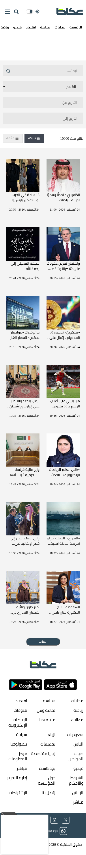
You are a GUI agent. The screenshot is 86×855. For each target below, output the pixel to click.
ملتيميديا (47, 720)
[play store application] (25, 684)
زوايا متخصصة (43, 754)
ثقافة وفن (46, 710)
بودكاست (47, 768)
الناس (78, 744)
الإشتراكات (18, 793)
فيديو (17, 27)
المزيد (43, 641)
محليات (60, 27)
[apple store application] (60, 684)
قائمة (10, 138)
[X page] (65, 820)
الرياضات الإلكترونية (17, 722)
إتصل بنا (48, 793)
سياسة (45, 27)
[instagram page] (54, 820)
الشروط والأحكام (76, 780)
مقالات (77, 720)
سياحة (21, 734)
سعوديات (75, 734)
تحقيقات (47, 744)
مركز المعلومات (17, 756)
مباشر (22, 768)
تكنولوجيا (18, 744)
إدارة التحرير (16, 778)
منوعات (20, 710)
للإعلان (77, 793)
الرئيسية (75, 27)
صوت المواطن (76, 756)
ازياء (51, 734)
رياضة (78, 710)
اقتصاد (31, 27)
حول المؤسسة (46, 780)
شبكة (32, 138)
